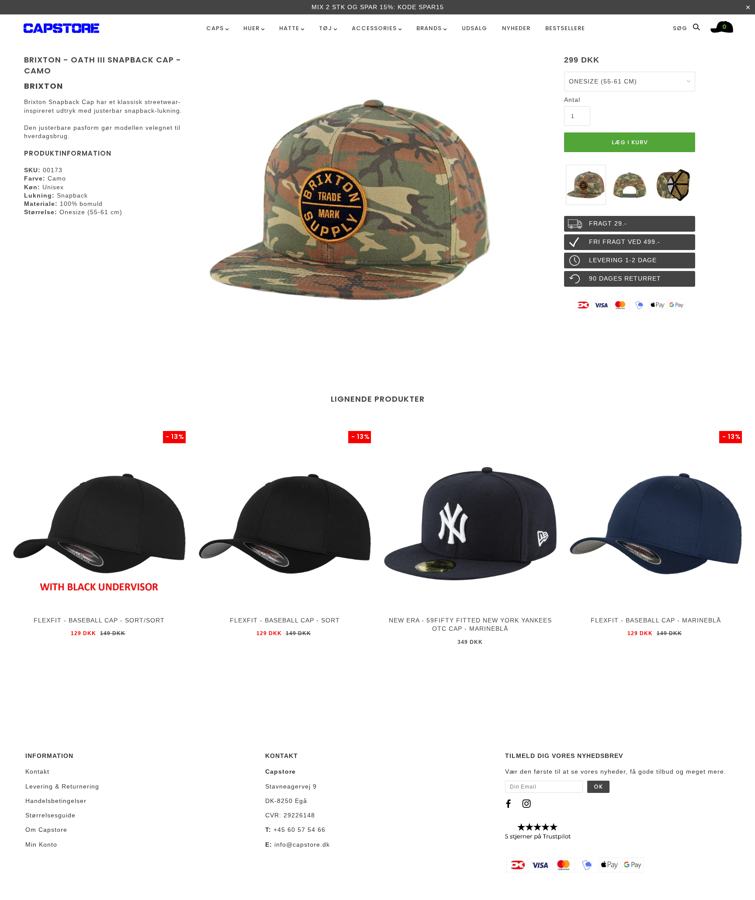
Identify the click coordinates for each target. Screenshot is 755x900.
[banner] (61, 26)
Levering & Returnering (62, 786)
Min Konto (41, 844)
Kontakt (37, 771)
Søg (681, 28)
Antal (572, 99)
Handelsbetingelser (56, 800)
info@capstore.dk (302, 844)
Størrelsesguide (50, 815)
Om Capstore (46, 829)
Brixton (43, 85)
